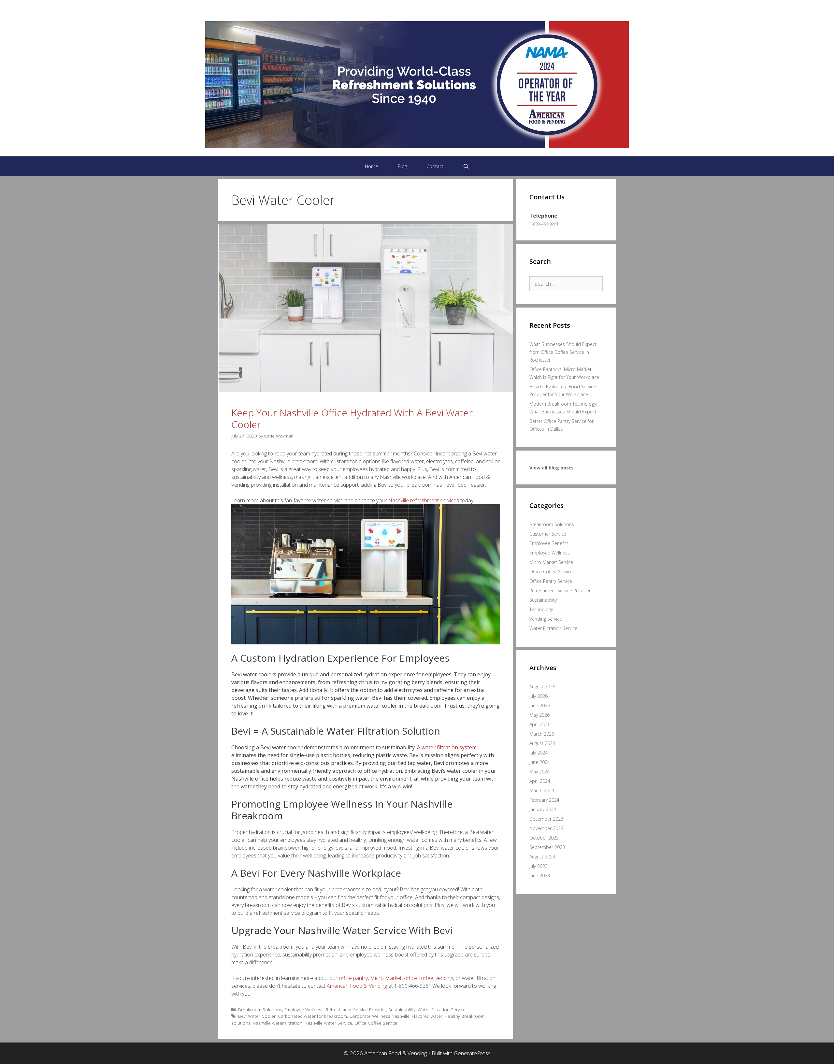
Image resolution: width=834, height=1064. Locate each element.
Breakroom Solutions (260, 1009)
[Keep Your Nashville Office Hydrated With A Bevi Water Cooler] (365, 390)
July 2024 (538, 753)
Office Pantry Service (550, 581)
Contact (434, 166)
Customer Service (547, 534)
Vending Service (545, 619)
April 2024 (539, 781)
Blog (402, 166)
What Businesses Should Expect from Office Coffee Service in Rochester (563, 352)
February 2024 (544, 800)
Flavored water (427, 1016)
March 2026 (541, 734)
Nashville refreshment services (423, 500)
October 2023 (544, 838)
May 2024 (539, 772)
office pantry (353, 978)
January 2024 (542, 809)
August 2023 (542, 857)
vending (444, 978)
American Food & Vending (357, 985)
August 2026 (542, 686)
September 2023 (547, 847)
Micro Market (386, 978)
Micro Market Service (551, 562)
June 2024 (539, 762)
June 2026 (539, 705)
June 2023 (539, 875)
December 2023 (546, 819)
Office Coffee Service (375, 1023)
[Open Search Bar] (466, 166)
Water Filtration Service (442, 1009)
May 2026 (539, 715)
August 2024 (542, 743)
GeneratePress (472, 1053)
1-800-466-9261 (543, 224)
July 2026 (538, 696)
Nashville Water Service (328, 1023)
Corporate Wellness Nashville (379, 1016)
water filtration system (449, 747)
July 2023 (538, 866)
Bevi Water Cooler (257, 1016)
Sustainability (401, 1009)
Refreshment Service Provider (356, 1009)
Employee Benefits (548, 543)
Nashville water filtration (277, 1023)
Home (371, 166)
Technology (541, 609)
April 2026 (539, 724)
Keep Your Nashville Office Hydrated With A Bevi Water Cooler (352, 418)
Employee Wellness (304, 1009)
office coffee (418, 978)
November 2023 (546, 828)
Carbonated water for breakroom (312, 1016)
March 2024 (541, 790)
